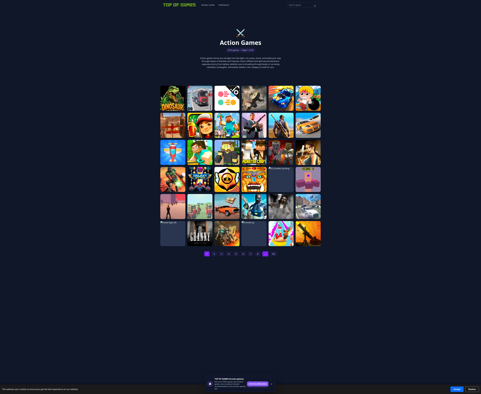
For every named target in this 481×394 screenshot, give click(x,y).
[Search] (315, 6)
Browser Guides (208, 5)
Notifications (224, 5)
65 (273, 253)
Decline (472, 389)
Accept (457, 389)
